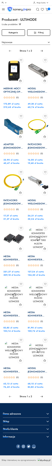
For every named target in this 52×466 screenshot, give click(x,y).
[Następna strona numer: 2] (42, 51)
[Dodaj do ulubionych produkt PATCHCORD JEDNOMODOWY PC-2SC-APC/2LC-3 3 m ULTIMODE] (21, 172)
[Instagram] (23, 446)
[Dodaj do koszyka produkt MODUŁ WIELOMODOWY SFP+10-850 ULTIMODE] (44, 80)
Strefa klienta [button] (10, 429)
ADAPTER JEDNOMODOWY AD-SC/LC (12, 146)
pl (3, 2)
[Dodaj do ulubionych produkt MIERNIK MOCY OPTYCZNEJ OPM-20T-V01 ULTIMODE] (21, 60)
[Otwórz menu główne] (3, 9)
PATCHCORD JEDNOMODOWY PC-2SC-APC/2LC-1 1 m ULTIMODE (38, 146)
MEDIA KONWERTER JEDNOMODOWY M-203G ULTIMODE (13, 314)
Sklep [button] (6, 421)
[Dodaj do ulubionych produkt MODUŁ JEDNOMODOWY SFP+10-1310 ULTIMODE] (45, 340)
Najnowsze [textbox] (7, 42)
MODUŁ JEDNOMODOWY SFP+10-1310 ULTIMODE (37, 370)
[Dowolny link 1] (34, 446)
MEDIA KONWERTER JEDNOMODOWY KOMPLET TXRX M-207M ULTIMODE (38, 258)
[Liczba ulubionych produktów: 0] (42, 9)
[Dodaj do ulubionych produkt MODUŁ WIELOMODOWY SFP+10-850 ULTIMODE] (45, 60)
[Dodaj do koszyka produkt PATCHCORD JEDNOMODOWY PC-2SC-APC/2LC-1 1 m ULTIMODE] (44, 136)
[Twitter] (29, 446)
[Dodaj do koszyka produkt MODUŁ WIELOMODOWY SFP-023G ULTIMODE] (44, 192)
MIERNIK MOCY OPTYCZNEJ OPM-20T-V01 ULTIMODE (13, 90)
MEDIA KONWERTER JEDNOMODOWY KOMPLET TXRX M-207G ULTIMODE (13, 258)
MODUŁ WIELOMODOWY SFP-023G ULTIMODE (37, 202)
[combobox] (26, 42)
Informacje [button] (9, 437)
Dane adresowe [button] (12, 414)
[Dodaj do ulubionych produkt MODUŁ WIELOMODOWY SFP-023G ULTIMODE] (45, 172)
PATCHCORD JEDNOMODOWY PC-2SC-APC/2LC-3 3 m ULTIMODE (13, 202)
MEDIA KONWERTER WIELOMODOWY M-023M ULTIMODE (13, 370)
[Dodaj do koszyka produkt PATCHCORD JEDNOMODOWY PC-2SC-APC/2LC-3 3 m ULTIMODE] (20, 192)
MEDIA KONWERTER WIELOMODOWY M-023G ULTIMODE (38, 314)
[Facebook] (18, 446)
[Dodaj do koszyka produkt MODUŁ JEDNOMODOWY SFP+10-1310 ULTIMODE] (44, 360)
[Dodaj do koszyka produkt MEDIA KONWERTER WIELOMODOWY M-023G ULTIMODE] (44, 304)
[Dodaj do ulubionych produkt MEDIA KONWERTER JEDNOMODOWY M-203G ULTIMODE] (21, 284)
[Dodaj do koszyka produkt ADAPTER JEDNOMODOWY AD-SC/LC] (20, 136)
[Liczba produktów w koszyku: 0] (47, 9)
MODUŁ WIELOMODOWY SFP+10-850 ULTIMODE (37, 90)
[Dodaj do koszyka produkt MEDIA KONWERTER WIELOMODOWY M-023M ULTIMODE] (20, 360)
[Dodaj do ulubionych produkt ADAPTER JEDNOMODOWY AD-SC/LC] (21, 116)
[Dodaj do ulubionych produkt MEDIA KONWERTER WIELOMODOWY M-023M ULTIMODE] (21, 340)
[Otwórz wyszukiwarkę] (37, 9)
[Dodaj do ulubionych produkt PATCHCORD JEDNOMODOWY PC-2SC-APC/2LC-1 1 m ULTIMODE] (45, 116)
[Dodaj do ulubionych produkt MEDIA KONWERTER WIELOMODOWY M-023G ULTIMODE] (45, 284)
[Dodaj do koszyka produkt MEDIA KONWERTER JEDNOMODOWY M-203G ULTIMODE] (20, 304)
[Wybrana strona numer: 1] (25, 51)
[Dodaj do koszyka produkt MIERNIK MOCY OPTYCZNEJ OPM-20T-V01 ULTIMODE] (20, 80)
